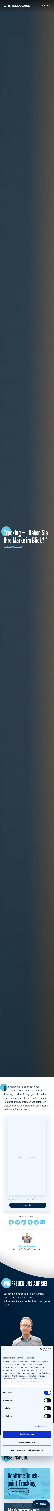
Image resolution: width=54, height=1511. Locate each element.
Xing (30, 1222)
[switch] (47, 1400)
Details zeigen (40, 1426)
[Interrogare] (19, 5)
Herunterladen (27, 1205)
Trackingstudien (13, 546)
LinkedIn (23, 1222)
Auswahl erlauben (27, 1442)
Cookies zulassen (27, 1434)
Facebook (11, 1222)
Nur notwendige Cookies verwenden (27, 1450)
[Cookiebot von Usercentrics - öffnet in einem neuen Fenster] (40, 1349)
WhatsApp (36, 1222)
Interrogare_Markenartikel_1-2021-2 (23, 1199)
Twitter (17, 1222)
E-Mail (42, 1222)
